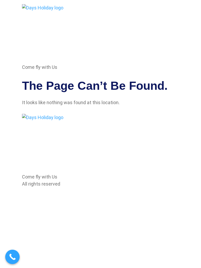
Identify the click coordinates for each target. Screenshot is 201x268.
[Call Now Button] (12, 257)
